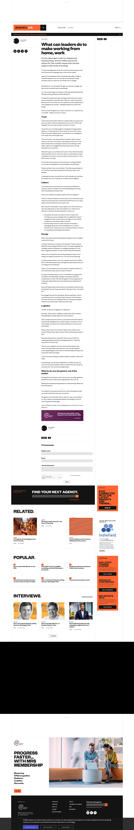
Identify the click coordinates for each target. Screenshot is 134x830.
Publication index (56, 811)
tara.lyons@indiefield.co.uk (107, 540)
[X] (18, 52)
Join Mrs (54, 809)
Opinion (44, 437)
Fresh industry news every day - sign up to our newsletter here (29, 34)
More (87, 596)
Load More (53, 636)
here (73, 822)
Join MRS (17, 791)
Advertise (54, 804)
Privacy (71, 801)
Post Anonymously (75, 475)
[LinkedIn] (15, 52)
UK (49, 437)
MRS (64, 27)
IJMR (70, 806)
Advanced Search (74, 499)
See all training (107, 574)
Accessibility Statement (75, 804)
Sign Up (107, 508)
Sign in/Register (71, 27)
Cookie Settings (66, 827)
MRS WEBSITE (72, 809)
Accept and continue (30, 827)
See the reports (108, 607)
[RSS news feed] (22, 52)
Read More (77, 418)
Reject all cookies (47, 827)
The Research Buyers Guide (19, 491)
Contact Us (55, 801)
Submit (67, 482)
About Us (54, 806)
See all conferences (107, 590)
